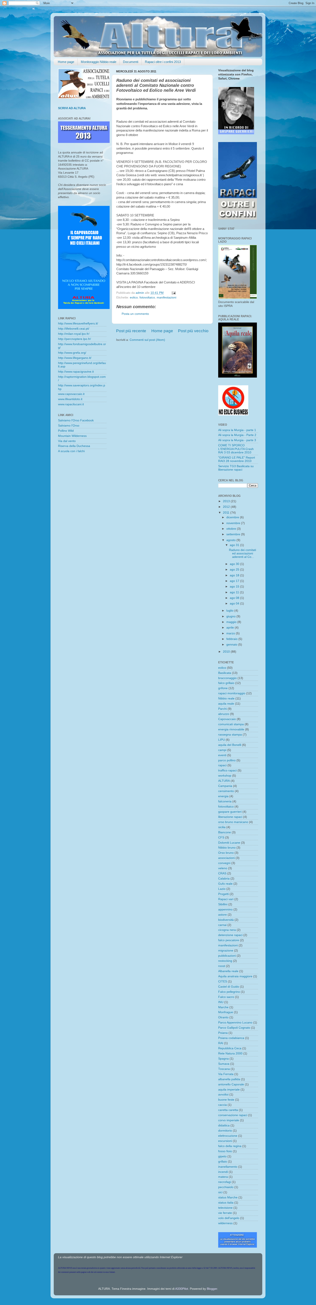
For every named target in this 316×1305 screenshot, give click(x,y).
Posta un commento (135, 313)
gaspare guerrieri (230, 811)
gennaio (232, 644)
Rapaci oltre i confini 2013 (163, 62)
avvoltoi (223, 1094)
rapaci (222, 765)
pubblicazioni (227, 955)
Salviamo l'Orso (68, 425)
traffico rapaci (227, 770)
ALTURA (224, 780)
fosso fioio (225, 1151)
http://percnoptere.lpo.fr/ (74, 339)
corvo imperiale (228, 1120)
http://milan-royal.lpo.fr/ (73, 333)
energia (223, 796)
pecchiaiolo (225, 1187)
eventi (222, 755)
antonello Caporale (231, 1084)
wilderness (225, 1223)
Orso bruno (226, 852)
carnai (222, 925)
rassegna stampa (230, 734)
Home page (66, 62)
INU (220, 1002)
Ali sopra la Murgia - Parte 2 (237, 435)
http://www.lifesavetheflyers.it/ (78, 323)
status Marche (228, 1197)
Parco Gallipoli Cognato (234, 1027)
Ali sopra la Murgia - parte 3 (237, 440)
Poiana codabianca (231, 1038)
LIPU (221, 739)
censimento (226, 791)
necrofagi (224, 1182)
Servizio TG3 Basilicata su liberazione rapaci (236, 468)
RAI (220, 1043)
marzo (231, 633)
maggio (231, 622)
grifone (223, 688)
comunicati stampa (231, 724)
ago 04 (235, 603)
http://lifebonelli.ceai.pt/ (73, 328)
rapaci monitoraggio (231, 693)
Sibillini (222, 904)
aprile (230, 627)
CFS (221, 837)
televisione (225, 1207)
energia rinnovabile (231, 729)
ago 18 (235, 575)
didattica (224, 1125)
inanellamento (227, 1166)
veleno (222, 868)
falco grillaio (226, 683)
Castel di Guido (228, 986)
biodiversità (226, 919)
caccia (222, 1104)
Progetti (223, 894)
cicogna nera (227, 930)
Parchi (222, 708)
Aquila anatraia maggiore (235, 976)
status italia (225, 1202)
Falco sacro (226, 997)
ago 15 (235, 586)
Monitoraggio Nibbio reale (98, 62)
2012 (227, 506)
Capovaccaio (227, 719)
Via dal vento (67, 441)
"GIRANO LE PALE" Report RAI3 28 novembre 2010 (236, 459)
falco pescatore (228, 940)
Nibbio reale (226, 698)
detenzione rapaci (230, 935)
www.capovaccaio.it (71, 394)
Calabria (224, 878)
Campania (225, 786)
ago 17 (235, 581)
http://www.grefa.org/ (72, 352)
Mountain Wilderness (72, 436)
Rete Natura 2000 (230, 1053)
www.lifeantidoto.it (70, 399)
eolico (134, 297)
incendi (223, 1171)
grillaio (222, 1161)
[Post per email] (173, 292)
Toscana (224, 1069)
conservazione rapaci (232, 1115)
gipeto (222, 1156)
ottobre (231, 528)
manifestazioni (166, 297)
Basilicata (224, 673)
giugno (231, 616)
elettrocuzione (227, 1135)
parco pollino (227, 760)
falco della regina (229, 1146)
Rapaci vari (225, 899)
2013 (227, 501)
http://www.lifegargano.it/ (74, 358)
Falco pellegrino (229, 991)
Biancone (224, 832)
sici (220, 1192)
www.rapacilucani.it (71, 404)
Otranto (223, 1017)
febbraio (232, 639)
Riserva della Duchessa (74, 446)
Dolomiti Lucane (229, 842)
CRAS (222, 873)
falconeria (225, 801)
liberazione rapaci (230, 816)
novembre (233, 523)
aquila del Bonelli (229, 745)
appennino (225, 909)
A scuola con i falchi (71, 451)
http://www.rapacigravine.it (76, 371)
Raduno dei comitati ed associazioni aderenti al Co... (242, 553)
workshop (224, 775)
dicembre (233, 517)
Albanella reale (228, 971)
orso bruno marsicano (233, 822)
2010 (227, 651)
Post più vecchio (193, 331)
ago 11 (235, 592)
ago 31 (235, 545)
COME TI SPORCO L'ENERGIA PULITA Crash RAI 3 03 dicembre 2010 (236, 449)
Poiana (223, 1032)
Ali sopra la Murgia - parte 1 (237, 430)
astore (222, 914)
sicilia (221, 827)
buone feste (226, 1099)
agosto (231, 540)
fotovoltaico (147, 297)
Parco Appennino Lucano (235, 1022)
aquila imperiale (229, 1089)
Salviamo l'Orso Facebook (76, 420)
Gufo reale (225, 883)
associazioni (226, 858)
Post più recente (131, 331)
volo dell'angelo (228, 1218)
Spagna (223, 1058)
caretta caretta (228, 1110)
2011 (226, 512)
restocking (225, 960)
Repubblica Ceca (229, 1048)
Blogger (212, 1288)
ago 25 (235, 569)
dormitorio (225, 1130)
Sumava (223, 1063)
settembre (233, 534)
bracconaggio (227, 678)
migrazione (225, 950)
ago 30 (235, 564)
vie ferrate (225, 1213)
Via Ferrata (225, 1074)
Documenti (130, 62)
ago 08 (235, 598)
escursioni (225, 1141)
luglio (230, 610)
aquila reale (226, 703)
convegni (224, 863)
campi (222, 750)
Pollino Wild (66, 430)
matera (223, 1176)
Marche (223, 1007)
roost (221, 966)
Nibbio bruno (227, 847)
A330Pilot (181, 1288)
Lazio (221, 888)
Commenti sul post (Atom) (147, 339)
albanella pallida (229, 1079)
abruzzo (223, 714)
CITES (222, 981)
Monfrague (225, 1012)
